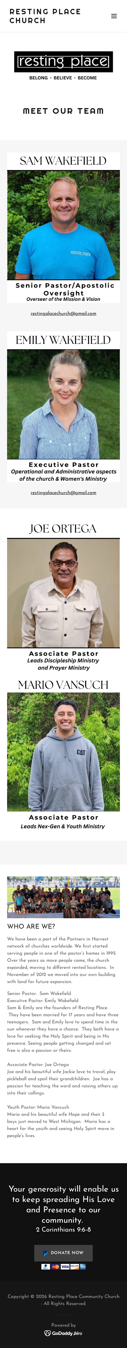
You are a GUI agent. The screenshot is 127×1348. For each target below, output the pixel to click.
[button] (114, 16)
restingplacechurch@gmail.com (63, 313)
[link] (46, 22)
